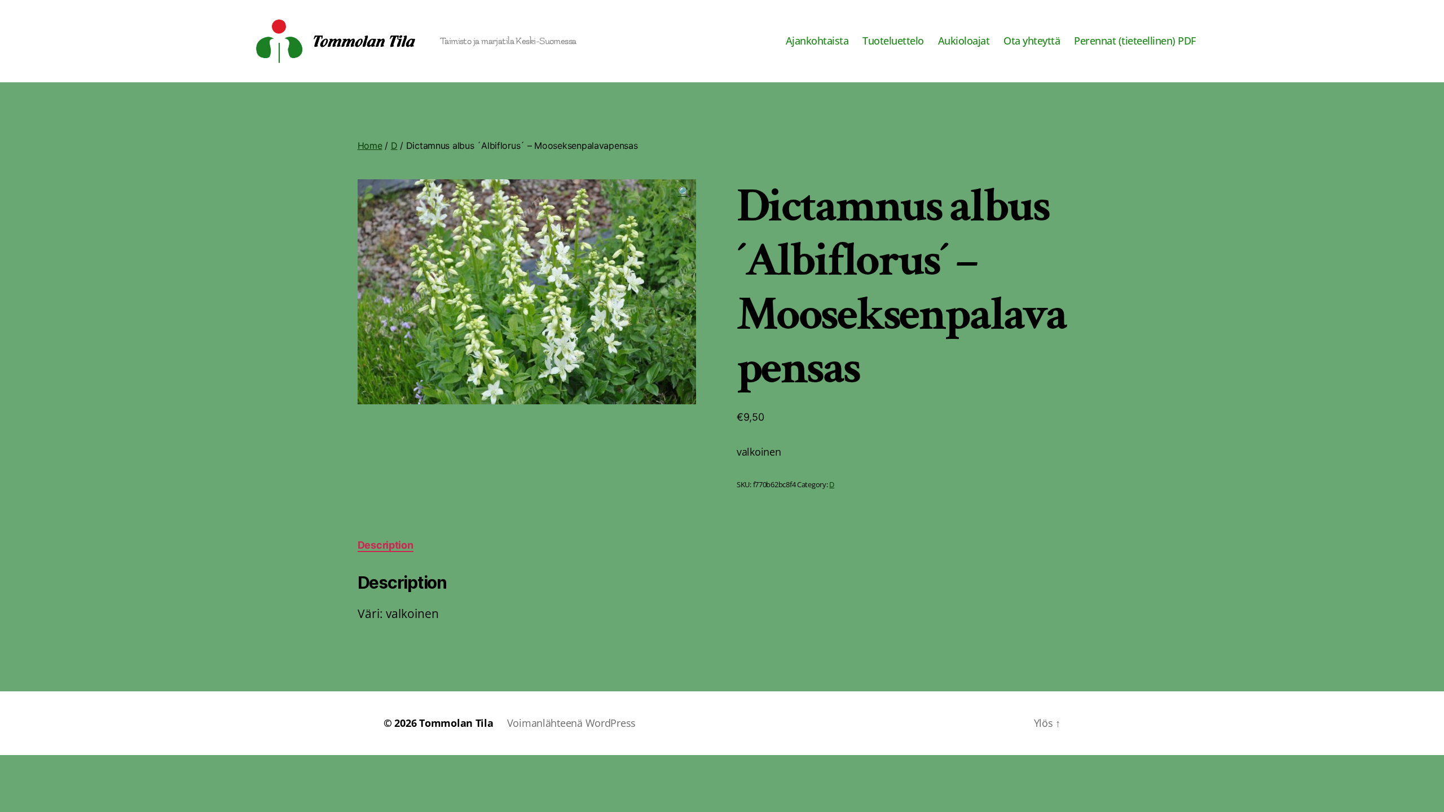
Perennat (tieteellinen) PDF (1135, 41)
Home (370, 145)
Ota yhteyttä (1031, 41)
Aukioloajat (964, 41)
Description (385, 545)
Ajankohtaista (817, 41)
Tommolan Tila (456, 723)
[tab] (385, 545)
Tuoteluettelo (893, 41)
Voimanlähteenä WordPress (571, 723)
